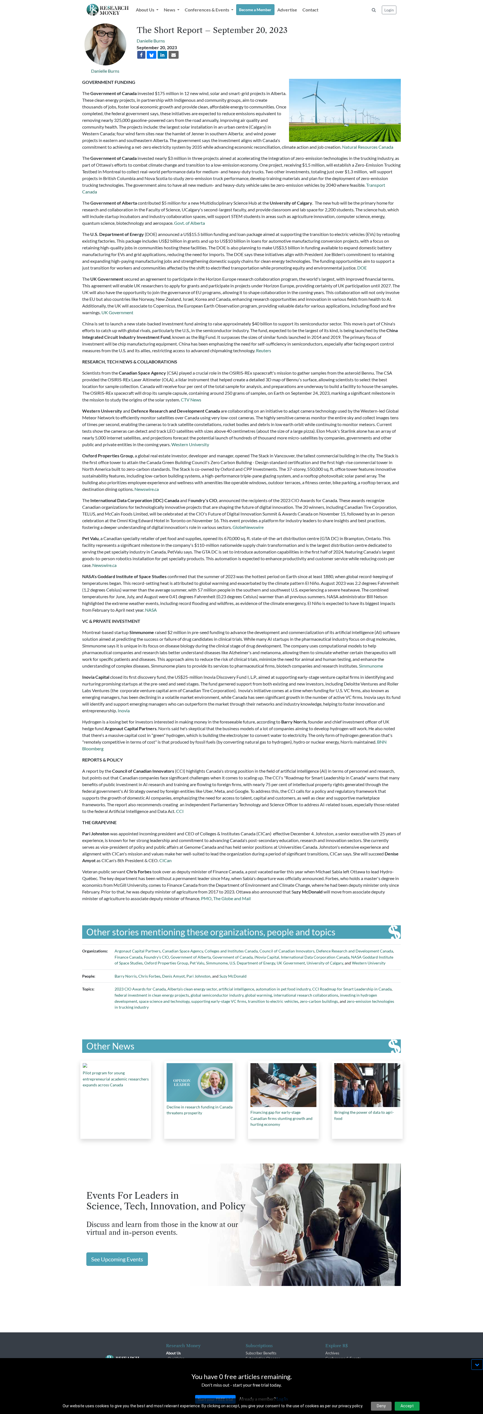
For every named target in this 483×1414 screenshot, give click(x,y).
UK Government (117, 312)
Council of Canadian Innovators (286, 951)
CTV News (191, 399)
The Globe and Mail (232, 898)
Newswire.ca (146, 489)
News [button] (170, 9)
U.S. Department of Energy (252, 963)
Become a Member (255, 9)
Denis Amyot (173, 976)
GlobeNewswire (248, 527)
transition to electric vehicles (273, 1001)
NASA (151, 610)
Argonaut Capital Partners (137, 951)
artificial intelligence (236, 989)
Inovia (124, 710)
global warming (258, 995)
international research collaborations (306, 995)
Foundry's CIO (156, 957)
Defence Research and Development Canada (354, 951)
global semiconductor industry (217, 995)
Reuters (264, 350)
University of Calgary (325, 963)
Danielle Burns (105, 71)
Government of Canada (232, 957)
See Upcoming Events (117, 1259)
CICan (165, 860)
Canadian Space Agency (182, 951)
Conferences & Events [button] (207, 9)
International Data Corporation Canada (315, 957)
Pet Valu (197, 963)
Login (389, 10)
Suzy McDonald (233, 976)
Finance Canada (128, 957)
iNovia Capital (266, 957)
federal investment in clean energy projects (152, 995)
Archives (332, 1353)
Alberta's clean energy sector (192, 989)
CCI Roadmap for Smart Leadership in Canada (352, 989)
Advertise (287, 9)
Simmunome (371, 665)
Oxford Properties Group (166, 963)
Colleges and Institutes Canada (231, 951)
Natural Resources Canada (367, 147)
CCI (180, 811)
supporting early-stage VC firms (218, 1001)
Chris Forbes (149, 976)
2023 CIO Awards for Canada (140, 989)
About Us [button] (145, 9)
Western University (190, 444)
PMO (206, 898)
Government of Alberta (191, 957)
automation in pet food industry (283, 989)
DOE (362, 267)
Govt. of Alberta (189, 223)
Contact (310, 9)
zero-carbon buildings (319, 1001)
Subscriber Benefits (261, 1353)
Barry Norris (126, 976)
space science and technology (164, 1001)
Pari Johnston (198, 976)
